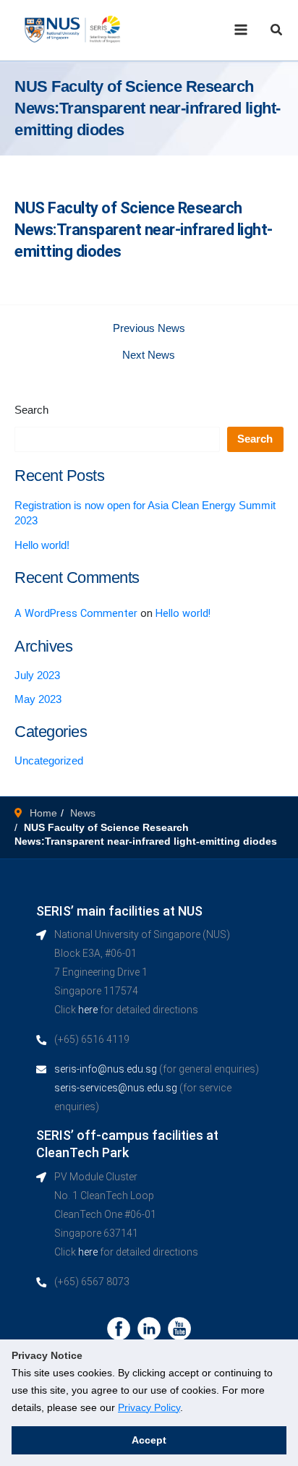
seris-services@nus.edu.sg (115, 1088)
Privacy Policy (149, 1407)
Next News (148, 355)
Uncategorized (48, 761)
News (82, 813)
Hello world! (41, 545)
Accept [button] (149, 1440)
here (88, 1009)
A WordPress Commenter (75, 613)
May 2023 (37, 699)
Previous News (149, 328)
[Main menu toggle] (241, 29)
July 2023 (37, 675)
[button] (277, 30)
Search (31, 410)
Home (43, 813)
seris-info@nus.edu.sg (105, 1069)
